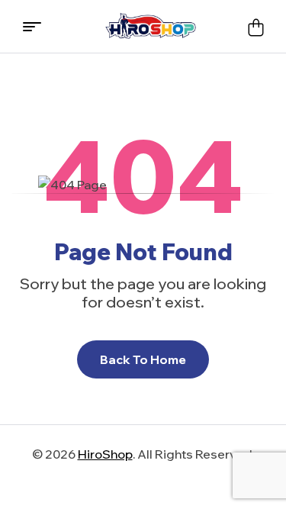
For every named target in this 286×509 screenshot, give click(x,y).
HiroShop (105, 454)
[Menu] (38, 26)
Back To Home (143, 359)
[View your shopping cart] (255, 27)
